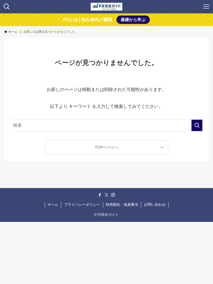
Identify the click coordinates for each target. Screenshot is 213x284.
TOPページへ (106, 147)
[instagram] (113, 194)
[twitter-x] (106, 194)
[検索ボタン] (6, 6)
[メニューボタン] (206, 6)
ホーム (52, 204)
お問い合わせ (155, 204)
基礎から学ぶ (133, 19)
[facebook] (99, 194)
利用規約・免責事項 (122, 204)
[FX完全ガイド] (106, 6)
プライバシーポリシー (82, 204)
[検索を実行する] (196, 125)
